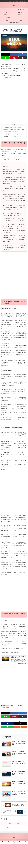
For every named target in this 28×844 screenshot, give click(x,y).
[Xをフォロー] (20, 723)
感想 (21, 705)
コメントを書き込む (14, 823)
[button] (22, 57)
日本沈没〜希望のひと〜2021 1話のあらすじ (13, 127)
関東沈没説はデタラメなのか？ (11, 131)
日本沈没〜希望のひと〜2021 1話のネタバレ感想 (14, 129)
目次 (12, 124)
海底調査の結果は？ (9, 133)
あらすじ (12, 705)
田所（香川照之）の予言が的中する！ (13, 134)
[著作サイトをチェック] (7, 723)
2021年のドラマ (5, 705)
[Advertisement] (14, 100)
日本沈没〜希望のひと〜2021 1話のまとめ (13, 136)
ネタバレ (17, 705)
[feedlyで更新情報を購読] (7, 727)
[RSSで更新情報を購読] (20, 727)
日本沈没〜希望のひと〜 (6, 707)
